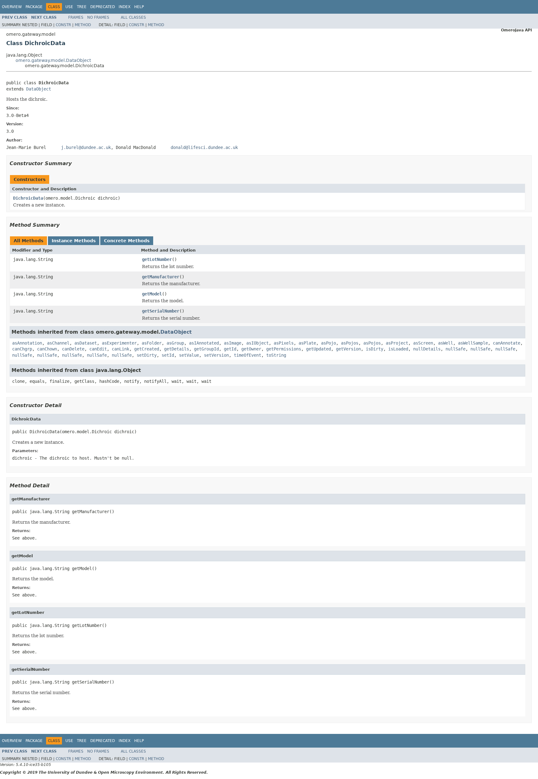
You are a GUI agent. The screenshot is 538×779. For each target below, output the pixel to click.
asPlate (307, 343)
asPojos (349, 343)
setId (168, 355)
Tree (82, 7)
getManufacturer (160, 276)
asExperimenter (119, 343)
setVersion (216, 355)
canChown (47, 348)
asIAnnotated (204, 343)
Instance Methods (74, 240)
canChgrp (22, 348)
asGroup (175, 343)
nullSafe (455, 348)
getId (230, 348)
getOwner (251, 348)
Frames (75, 17)
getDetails (176, 348)
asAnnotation (27, 343)
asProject (397, 343)
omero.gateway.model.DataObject (53, 60)
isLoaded (398, 348)
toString (276, 355)
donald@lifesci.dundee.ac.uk (204, 147)
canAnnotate (506, 343)
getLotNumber (157, 259)
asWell (445, 343)
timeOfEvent (247, 355)
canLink (120, 348)
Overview (12, 7)
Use (69, 7)
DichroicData (28, 198)
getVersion (348, 348)
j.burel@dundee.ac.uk (86, 147)
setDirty (147, 355)
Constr (63, 25)
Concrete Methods (126, 240)
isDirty (374, 348)
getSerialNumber (160, 310)
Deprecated (102, 7)
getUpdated (318, 348)
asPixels (284, 343)
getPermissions (283, 348)
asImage (232, 343)
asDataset (85, 343)
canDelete (73, 348)
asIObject (257, 343)
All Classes (133, 17)
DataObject (38, 88)
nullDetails (427, 348)
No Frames (98, 17)
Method (83, 25)
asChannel (58, 343)
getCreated (146, 348)
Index (124, 7)
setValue (189, 355)
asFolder (152, 343)
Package (34, 7)
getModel (152, 293)
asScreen (423, 343)
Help (139, 7)
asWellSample (473, 343)
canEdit (98, 348)
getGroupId (206, 348)
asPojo (328, 343)
